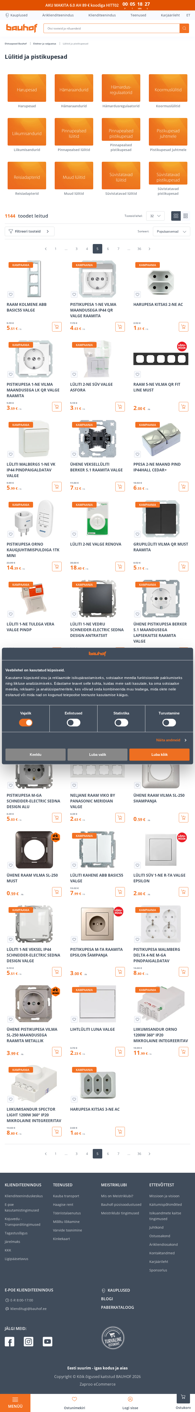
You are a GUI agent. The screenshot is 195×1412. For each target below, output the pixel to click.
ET (188, 15)
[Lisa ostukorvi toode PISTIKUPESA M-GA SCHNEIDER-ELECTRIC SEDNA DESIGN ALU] (57, 817)
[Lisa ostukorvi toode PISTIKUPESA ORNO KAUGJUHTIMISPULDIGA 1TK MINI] (57, 566)
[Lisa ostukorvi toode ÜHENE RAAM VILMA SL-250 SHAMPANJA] (183, 817)
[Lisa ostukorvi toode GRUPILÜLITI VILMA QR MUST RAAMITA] (183, 566)
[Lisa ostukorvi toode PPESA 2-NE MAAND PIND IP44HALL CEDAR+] (183, 486)
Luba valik (97, 754)
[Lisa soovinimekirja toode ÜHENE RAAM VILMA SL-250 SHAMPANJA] (137, 785)
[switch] (73, 723)
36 (139, 248)
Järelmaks (12, 1241)
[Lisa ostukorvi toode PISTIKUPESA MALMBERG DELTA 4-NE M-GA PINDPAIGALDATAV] (183, 972)
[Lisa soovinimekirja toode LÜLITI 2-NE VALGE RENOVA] (74, 534)
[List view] (185, 216)
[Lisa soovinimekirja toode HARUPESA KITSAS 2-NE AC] (137, 294)
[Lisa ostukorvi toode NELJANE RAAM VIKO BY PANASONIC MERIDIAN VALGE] (120, 817)
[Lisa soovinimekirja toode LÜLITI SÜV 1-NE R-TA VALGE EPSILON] (137, 865)
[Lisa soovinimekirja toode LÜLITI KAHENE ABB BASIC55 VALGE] (74, 865)
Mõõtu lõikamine (66, 1221)
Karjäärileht (170, 15)
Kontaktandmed (162, 1253)
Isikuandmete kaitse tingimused (165, 1216)
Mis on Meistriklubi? (117, 1196)
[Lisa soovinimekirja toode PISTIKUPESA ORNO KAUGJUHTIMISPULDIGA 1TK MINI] (10, 534)
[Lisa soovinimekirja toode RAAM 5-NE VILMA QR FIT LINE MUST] (137, 374)
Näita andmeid (168, 740)
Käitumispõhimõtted (165, 1204)
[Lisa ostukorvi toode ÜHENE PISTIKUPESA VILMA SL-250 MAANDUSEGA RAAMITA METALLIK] (57, 1051)
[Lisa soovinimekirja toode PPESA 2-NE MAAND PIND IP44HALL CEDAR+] (137, 454)
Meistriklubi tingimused (120, 1213)
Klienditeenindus (102, 15)
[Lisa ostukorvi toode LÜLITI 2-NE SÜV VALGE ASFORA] (120, 406)
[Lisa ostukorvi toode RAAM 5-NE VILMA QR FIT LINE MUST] (183, 406)
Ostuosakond (159, 1236)
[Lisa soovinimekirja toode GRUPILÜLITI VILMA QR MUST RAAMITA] (137, 534)
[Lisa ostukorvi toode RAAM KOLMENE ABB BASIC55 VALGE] (57, 327)
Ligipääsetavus (16, 1258)
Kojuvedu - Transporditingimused (22, 1222)
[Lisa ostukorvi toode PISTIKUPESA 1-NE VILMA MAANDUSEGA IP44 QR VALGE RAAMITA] (120, 327)
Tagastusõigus (16, 1233)
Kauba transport (66, 1196)
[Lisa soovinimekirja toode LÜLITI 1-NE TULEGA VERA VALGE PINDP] (10, 614)
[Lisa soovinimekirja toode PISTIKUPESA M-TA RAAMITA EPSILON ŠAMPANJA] (74, 939)
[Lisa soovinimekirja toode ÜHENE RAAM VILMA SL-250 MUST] (10, 865)
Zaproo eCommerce (98, 1384)
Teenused (138, 15)
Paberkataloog (117, 1307)
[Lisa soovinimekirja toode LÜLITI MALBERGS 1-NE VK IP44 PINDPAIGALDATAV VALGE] (10, 454)
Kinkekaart (61, 1238)
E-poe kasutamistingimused (22, 1207)
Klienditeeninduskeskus (24, 1196)
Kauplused (19, 15)
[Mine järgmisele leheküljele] (149, 249)
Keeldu (35, 754)
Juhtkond (156, 1227)
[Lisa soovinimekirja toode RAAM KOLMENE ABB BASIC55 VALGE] (10, 294)
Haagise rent (63, 1204)
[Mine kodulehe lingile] (22, 28)
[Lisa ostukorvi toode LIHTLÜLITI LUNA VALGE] (120, 1051)
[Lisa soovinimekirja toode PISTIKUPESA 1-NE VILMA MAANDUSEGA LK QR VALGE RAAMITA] (10, 374)
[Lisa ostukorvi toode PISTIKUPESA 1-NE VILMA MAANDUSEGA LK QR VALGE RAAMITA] (57, 406)
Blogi (107, 1298)
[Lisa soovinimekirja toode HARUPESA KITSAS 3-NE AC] (74, 1099)
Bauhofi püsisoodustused (121, 1204)
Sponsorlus (158, 1270)
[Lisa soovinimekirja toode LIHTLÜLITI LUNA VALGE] (74, 1019)
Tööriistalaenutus (67, 1213)
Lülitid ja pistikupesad (75, 43)
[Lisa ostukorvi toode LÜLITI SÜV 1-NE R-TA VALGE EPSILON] (183, 892)
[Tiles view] (176, 216)
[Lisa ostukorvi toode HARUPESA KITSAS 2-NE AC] (183, 327)
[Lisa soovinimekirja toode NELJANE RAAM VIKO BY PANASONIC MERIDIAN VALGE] (74, 785)
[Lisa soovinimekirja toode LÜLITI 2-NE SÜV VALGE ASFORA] (74, 374)
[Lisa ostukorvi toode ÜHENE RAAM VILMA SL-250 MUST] (57, 892)
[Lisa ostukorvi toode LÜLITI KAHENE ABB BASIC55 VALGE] (120, 892)
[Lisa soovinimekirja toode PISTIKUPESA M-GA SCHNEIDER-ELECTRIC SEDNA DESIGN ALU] (10, 785)
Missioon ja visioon (164, 1196)
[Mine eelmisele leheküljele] (45, 249)
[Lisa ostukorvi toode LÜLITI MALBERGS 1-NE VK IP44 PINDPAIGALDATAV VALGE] (57, 486)
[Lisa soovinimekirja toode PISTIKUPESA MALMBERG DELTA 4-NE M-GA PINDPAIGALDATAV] (137, 939)
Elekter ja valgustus (45, 43)
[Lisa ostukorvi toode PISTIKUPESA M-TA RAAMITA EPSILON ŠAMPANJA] (120, 972)
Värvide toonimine (67, 1230)
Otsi (184, 28)
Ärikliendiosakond (163, 1244)
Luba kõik (159, 754)
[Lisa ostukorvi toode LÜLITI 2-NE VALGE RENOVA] (120, 566)
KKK (8, 1250)
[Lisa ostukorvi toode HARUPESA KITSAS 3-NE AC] (120, 1131)
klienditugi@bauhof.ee (28, 1308)
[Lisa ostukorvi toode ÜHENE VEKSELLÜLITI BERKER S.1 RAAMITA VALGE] (120, 486)
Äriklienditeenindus (58, 15)
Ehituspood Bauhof (16, 43)
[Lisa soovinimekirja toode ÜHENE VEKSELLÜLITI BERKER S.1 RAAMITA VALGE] (74, 454)
